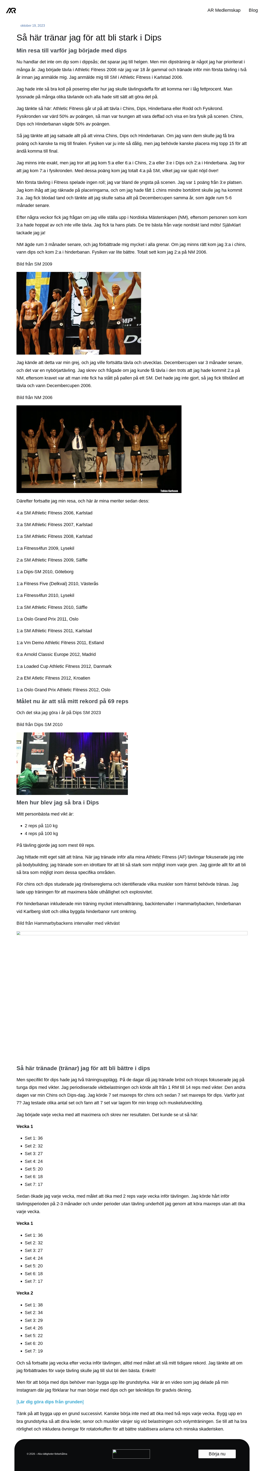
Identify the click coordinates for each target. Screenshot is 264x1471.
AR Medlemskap (223, 10)
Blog (253, 10)
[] (50, 1401)
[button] (217, 1454)
